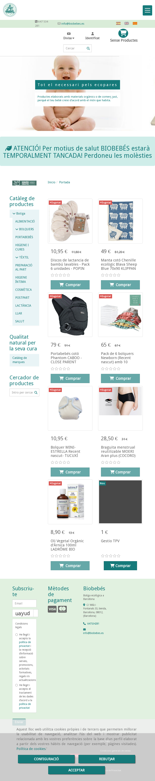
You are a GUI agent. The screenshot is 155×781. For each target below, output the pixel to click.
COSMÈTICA (23, 290)
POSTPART (22, 297)
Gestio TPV (110, 541)
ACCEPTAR (76, 770)
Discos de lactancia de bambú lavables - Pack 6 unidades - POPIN (70, 264)
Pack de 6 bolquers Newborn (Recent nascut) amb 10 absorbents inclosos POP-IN (118, 362)
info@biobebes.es (72, 23)
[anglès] (127, 23)
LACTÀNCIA (23, 305)
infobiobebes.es (93, 633)
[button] (92, 36)
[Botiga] (14, 213)
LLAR (18, 313)
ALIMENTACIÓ (25, 221)
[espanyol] (119, 23)
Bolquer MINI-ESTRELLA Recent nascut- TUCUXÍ (65, 451)
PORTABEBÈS (24, 237)
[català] (136, 23)
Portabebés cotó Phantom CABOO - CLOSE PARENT (66, 357)
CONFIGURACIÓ (46, 759)
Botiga (20, 213)
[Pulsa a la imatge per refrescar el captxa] (22, 613)
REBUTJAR (107, 759)
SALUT (19, 321)
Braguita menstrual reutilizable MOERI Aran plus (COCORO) (118, 451)
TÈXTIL (23, 257)
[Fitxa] (70, 221)
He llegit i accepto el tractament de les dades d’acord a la (26, 696)
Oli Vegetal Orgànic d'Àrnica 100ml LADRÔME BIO (67, 545)
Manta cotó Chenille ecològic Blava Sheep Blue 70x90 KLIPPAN (119, 264)
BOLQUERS (26, 229)
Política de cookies (31, 749)
